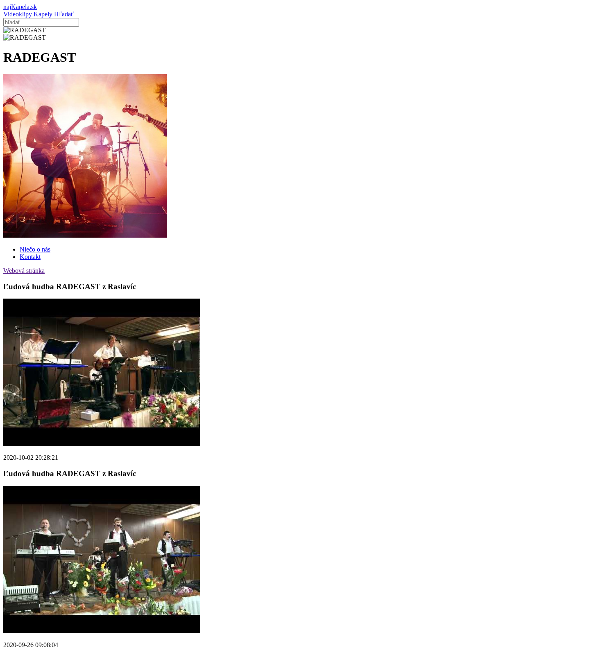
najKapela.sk (20, 6)
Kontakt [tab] (30, 256)
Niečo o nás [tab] (35, 249)
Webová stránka (24, 270)
